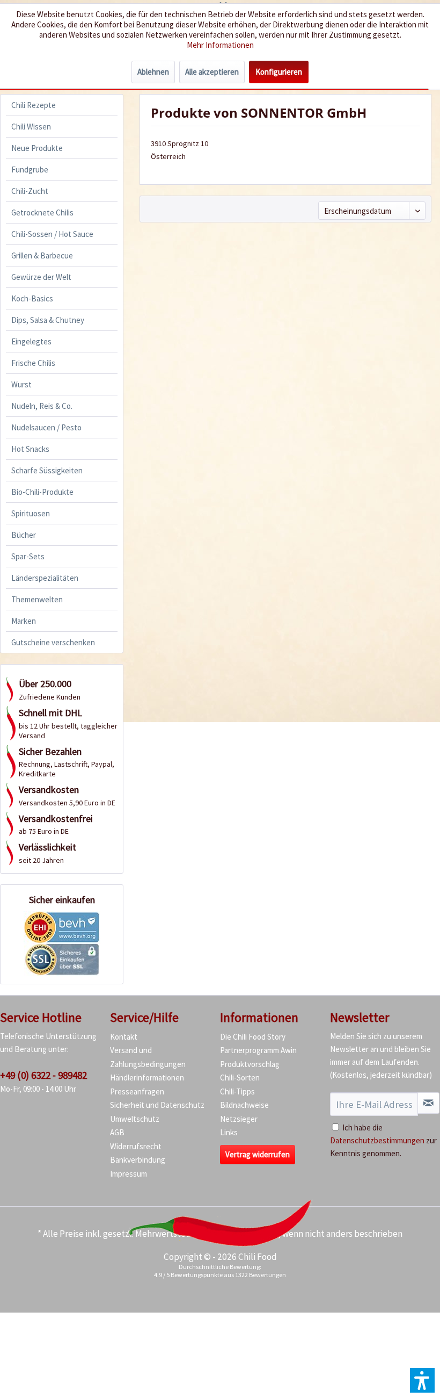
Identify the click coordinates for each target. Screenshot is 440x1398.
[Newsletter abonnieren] (428, 1103)
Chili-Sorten (240, 1077)
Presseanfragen (137, 1091)
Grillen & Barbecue (42, 255)
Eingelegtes (31, 341)
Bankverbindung (137, 1160)
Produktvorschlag (250, 1064)
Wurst (21, 384)
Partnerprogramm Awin (258, 1050)
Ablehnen (153, 72)
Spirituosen (30, 513)
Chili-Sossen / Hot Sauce (52, 234)
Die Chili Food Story (252, 1037)
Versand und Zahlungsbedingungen (148, 1057)
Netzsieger (239, 1119)
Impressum (128, 1174)
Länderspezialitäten (44, 578)
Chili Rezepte (33, 105)
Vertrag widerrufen (257, 1154)
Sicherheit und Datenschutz (157, 1105)
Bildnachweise (244, 1105)
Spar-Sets (28, 556)
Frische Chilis (33, 363)
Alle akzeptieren (212, 72)
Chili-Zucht (29, 191)
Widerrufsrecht (136, 1146)
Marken (23, 621)
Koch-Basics (32, 298)
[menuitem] (62, 105)
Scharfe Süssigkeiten (47, 470)
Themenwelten (37, 599)
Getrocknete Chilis (42, 212)
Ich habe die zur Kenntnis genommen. (383, 1140)
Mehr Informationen (220, 45)
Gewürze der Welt (41, 277)
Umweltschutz (134, 1119)
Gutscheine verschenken (53, 642)
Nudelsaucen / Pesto (46, 427)
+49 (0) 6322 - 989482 (43, 1075)
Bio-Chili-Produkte (42, 492)
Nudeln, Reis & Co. (41, 406)
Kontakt (123, 1037)
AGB (117, 1132)
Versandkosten (249, 1234)
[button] (422, 1380)
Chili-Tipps (237, 1091)
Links (229, 1132)
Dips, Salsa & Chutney (47, 320)
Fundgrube (29, 169)
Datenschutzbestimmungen (377, 1140)
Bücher (23, 535)
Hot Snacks (30, 449)
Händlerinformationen (147, 1077)
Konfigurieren (278, 72)
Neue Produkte (37, 148)
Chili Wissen (31, 126)
